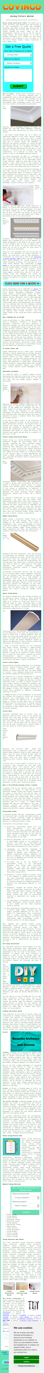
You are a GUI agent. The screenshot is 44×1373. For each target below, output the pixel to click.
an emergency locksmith (25, 1318)
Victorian (37, 128)
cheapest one (36, 240)
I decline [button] (26, 1361)
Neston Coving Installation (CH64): (15, 23)
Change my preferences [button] (26, 1366)
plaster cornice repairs (11, 1160)
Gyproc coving (21, 638)
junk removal (24, 1317)
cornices (13, 182)
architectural (7, 1119)
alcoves (5, 1095)
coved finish (20, 163)
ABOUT (28, 13)
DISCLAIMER (39, 13)
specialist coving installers (28, 205)
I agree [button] (26, 1357)
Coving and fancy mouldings (26, 99)
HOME (20, 13)
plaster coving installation (13, 1169)
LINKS (24, 13)
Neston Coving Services (12, 1184)
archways (13, 1073)
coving (5, 29)
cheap (23, 242)
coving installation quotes (18, 1278)
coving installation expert (12, 172)
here (25, 1279)
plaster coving (35, 924)
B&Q (10, 272)
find (8, 1242)
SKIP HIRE (6, 1320)
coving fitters (26, 307)
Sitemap (4, 1352)
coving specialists (24, 302)
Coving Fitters (8, 1354)
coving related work (28, 1174)
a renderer (22, 1315)
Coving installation (10, 289)
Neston (36, 289)
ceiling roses (11, 179)
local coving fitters (27, 1177)
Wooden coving (8, 519)
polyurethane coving (18, 819)
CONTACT (33, 13)
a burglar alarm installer (29, 1320)
